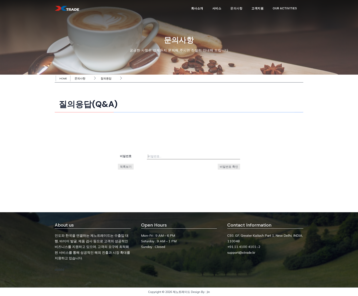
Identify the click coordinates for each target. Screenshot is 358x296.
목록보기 (126, 167)
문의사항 (236, 8)
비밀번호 (126, 156)
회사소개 (197, 8)
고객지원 (258, 8)
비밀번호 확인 (229, 167)
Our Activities (285, 8)
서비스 (216, 8)
